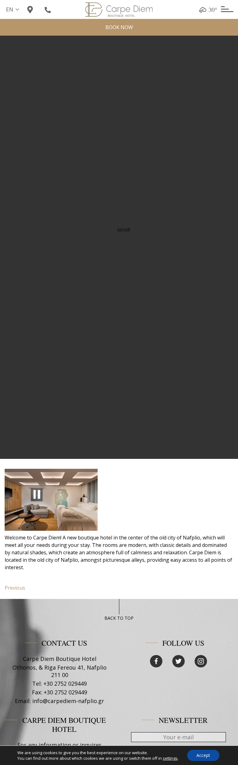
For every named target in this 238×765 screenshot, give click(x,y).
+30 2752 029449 (65, 683)
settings (170, 758)
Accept (203, 755)
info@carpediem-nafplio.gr (68, 701)
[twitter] (178, 661)
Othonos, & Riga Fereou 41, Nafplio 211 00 (59, 671)
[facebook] (156, 661)
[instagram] (201, 661)
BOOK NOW (119, 27)
